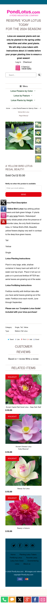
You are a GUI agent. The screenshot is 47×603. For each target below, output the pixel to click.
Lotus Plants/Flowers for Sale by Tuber (25, 108)
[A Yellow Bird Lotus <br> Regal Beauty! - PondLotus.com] (19, 136)
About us (26, 563)
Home (13, 554)
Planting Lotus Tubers (28, 554)
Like (18, 339)
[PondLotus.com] (23, 12)
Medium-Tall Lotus (21, 331)
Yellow (26, 327)
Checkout (27, 62)
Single (17, 327)
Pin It (24, 339)
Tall (21, 327)
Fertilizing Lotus (16, 557)
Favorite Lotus (31, 557)
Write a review (32, 358)
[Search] (38, 75)
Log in (18, 62)
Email (37, 339)
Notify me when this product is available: (20, 183)
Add (31, 339)
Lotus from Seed (16, 560)
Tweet (12, 339)
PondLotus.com (18, 571)
